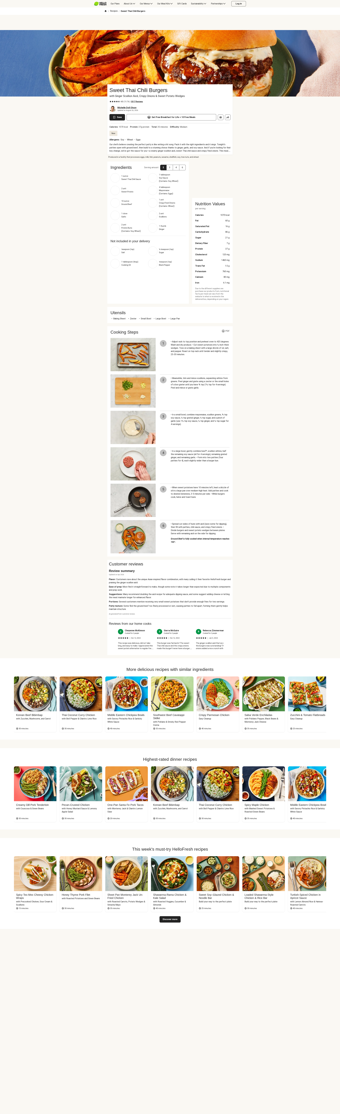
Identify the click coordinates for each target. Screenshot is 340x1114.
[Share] (228, 117)
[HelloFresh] (100, 4)
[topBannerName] (170, 22)
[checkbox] (110, 102)
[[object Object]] (220, 117)
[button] (163, 167)
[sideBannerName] (212, 178)
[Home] (105, 11)
